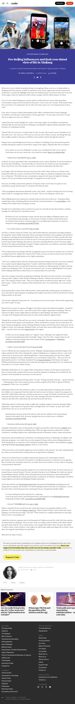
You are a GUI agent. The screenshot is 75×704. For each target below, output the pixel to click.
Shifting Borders (7, 642)
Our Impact (42, 648)
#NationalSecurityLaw (61, 497)
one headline (61, 201)
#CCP (23, 339)
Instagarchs (5, 666)
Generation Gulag (7, 663)
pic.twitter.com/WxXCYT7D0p (28, 223)
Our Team (42, 643)
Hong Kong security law (28, 484)
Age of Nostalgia (7, 644)
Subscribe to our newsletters (48, 677)
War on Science (7, 636)
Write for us (42, 657)
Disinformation (6, 681)
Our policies (42, 667)
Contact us (42, 670)
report (70, 442)
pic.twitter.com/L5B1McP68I (35, 499)
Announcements (44, 640)
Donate (70, 3)
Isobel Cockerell (27, 73)
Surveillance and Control (10, 691)
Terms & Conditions (11, 697)
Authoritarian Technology (37, 54)
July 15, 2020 (34, 229)
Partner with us (44, 659)
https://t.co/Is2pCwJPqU (56, 152)
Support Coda (12, 557)
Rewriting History (7, 689)
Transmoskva (6, 660)
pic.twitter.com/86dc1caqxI (15, 342)
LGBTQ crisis (6, 658)
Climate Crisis (6, 678)
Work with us (43, 654)
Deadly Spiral (43, 631)
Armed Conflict (6, 673)
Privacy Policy (22, 697)
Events (41, 662)
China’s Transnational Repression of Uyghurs (16, 655)
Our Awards (42, 651)
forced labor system (23, 445)
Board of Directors (44, 646)
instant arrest (29, 329)
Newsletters (60, 3)
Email (35, 569)
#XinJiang (61, 339)
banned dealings (45, 360)
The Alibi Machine (45, 628)
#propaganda (50, 339)
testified (64, 428)
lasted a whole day (29, 510)
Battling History (7, 647)
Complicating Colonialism (10, 639)
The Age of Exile (7, 628)
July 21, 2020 (31, 424)
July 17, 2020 (31, 158)
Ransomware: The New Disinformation (14, 650)
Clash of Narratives (8, 652)
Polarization (5, 686)
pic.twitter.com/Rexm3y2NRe (15, 419)
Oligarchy (5, 683)
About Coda (42, 638)
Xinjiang (22, 582)
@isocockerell (25, 569)
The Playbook (6, 633)
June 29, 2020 (37, 347)
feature (53, 73)
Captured (5, 631)
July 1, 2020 (34, 504)
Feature (13, 582)
